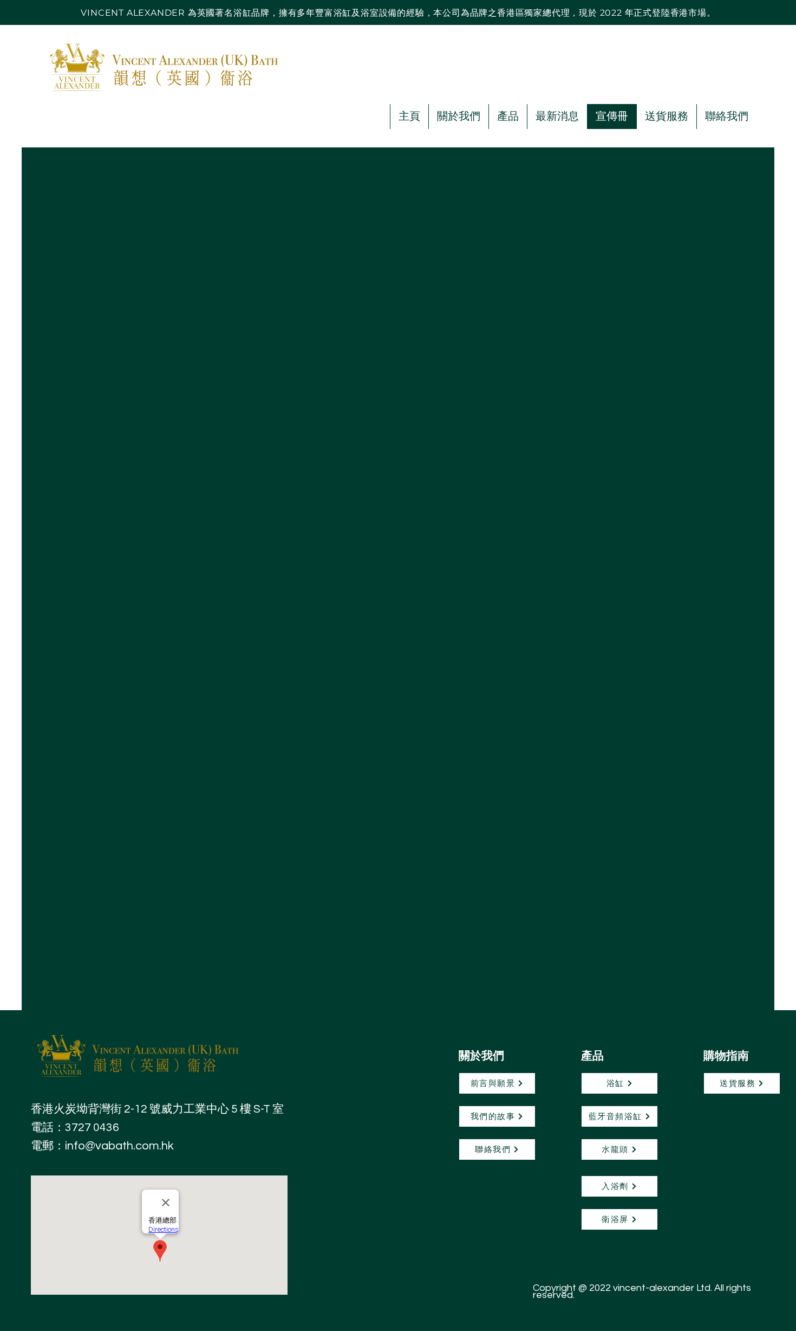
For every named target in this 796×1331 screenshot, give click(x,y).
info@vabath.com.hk (119, 1146)
